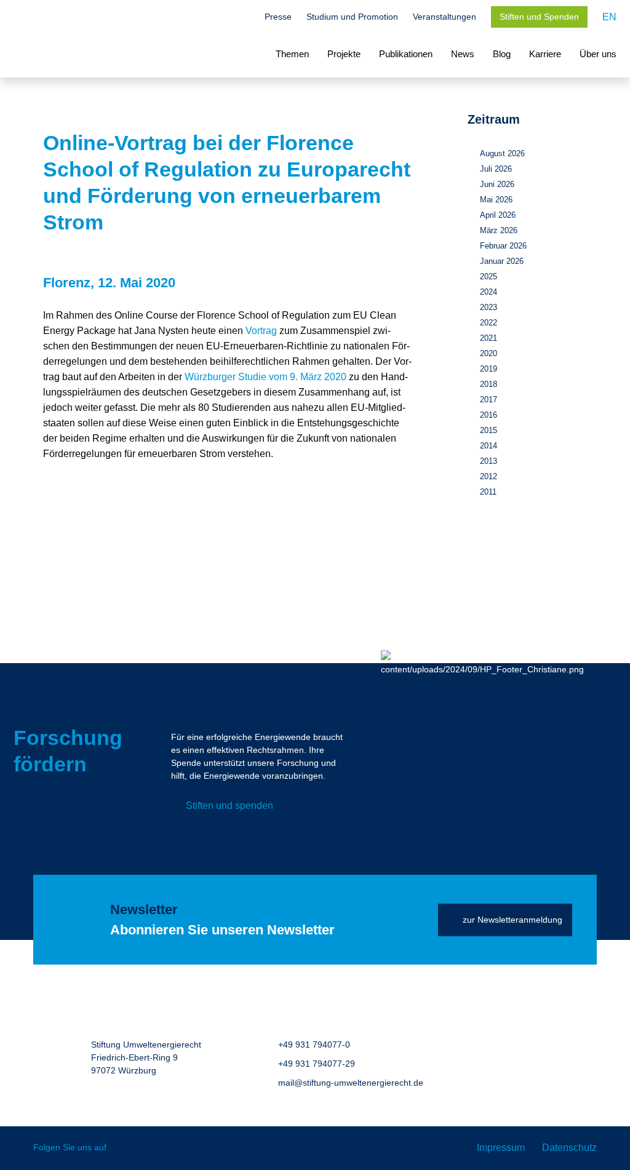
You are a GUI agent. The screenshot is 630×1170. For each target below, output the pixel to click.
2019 (488, 368)
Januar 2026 (502, 261)
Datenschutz (569, 1147)
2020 (488, 353)
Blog (502, 54)
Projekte (344, 54)
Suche (243, 17)
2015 (488, 430)
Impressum (501, 1147)
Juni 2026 (497, 184)
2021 (488, 338)
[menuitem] (609, 16)
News (462, 54)
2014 (488, 445)
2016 (488, 415)
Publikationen (406, 54)
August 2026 (502, 153)
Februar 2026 (503, 245)
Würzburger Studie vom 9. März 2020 (265, 377)
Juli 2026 (496, 168)
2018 (488, 384)
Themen (292, 54)
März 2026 (498, 230)
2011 (488, 491)
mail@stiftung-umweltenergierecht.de (350, 1083)
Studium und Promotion (352, 17)
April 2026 (498, 215)
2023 (488, 307)
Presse (278, 17)
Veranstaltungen (444, 17)
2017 (488, 399)
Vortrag (261, 330)
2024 (488, 291)
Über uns (598, 54)
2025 (488, 276)
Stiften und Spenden (539, 17)
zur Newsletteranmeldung (512, 920)
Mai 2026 (496, 199)
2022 (488, 322)
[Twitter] (124, 1148)
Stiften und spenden (229, 805)
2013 (488, 461)
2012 (488, 476)
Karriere (545, 54)
